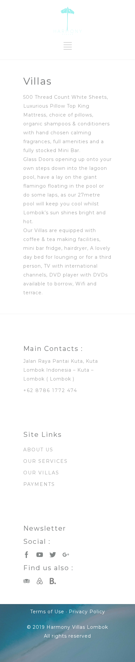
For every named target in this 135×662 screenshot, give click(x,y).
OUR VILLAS (41, 473)
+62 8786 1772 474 (50, 390)
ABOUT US (38, 450)
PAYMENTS (39, 484)
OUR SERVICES (45, 461)
